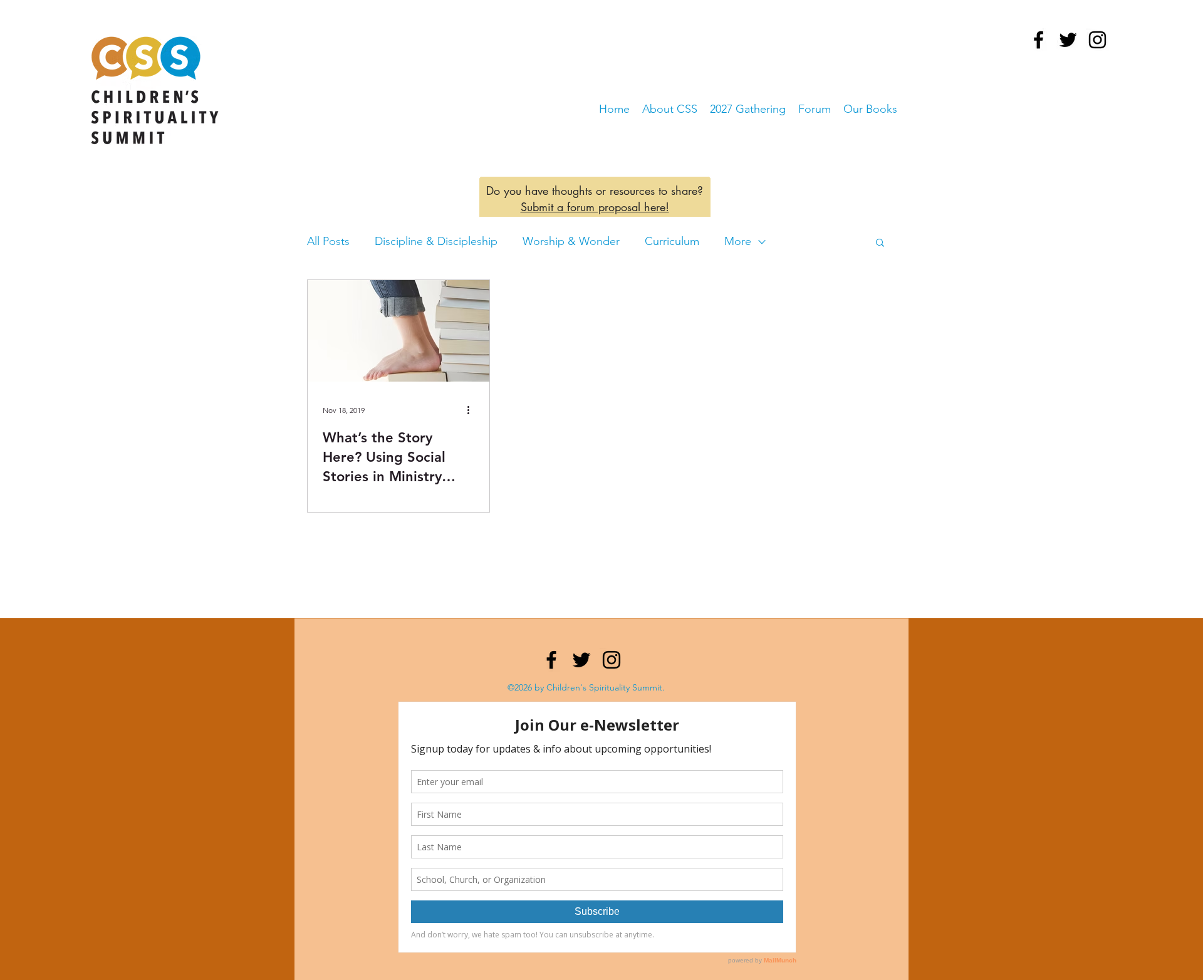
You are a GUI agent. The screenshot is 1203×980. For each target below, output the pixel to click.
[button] (880, 243)
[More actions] (472, 409)
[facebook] (1038, 39)
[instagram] (1097, 39)
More (737, 241)
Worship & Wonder (571, 241)
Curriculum (672, 241)
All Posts (328, 241)
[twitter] (1068, 39)
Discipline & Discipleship (436, 241)
